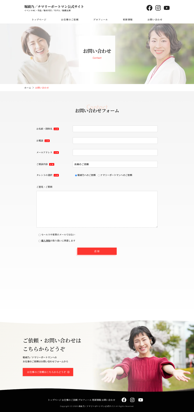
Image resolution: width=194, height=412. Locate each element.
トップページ (39, 19)
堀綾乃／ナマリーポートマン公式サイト (54, 6)
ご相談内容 (45, 164)
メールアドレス (47, 152)
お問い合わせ (154, 19)
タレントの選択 (47, 175)
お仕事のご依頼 (69, 19)
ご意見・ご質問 (44, 186)
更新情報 (128, 19)
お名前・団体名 (47, 128)
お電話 (42, 140)
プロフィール (100, 19)
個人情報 (45, 240)
